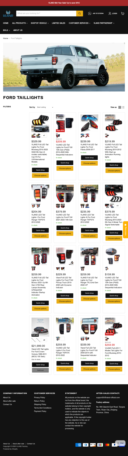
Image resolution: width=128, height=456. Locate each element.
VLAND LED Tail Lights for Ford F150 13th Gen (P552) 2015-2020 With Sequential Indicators (64, 150)
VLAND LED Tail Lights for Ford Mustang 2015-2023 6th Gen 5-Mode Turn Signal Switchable (113, 220)
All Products (19, 23)
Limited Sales (58, 23)
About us (17, 30)
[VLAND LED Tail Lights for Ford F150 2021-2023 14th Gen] (65, 193)
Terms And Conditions (42, 408)
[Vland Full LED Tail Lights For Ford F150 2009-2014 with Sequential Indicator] (89, 326)
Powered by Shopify (10, 449)
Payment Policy (40, 411)
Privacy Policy (39, 398)
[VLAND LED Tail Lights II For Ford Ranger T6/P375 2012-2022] (65, 326)
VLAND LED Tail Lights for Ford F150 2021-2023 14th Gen (64, 217)
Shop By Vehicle (39, 23)
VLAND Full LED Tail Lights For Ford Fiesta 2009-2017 (88, 147)
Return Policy (39, 401)
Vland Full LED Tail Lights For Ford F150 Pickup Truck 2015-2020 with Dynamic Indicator (64, 283)
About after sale (9, 401)
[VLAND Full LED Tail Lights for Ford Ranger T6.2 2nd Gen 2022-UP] (89, 256)
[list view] (123, 107)
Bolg (6, 30)
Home (5, 23)
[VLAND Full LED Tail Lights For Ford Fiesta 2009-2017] (89, 123)
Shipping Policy (40, 404)
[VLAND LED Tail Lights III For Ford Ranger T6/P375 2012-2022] (89, 193)
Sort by (32, 107)
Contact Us (7, 404)
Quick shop (40, 170)
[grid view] (120, 107)
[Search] (79, 13)
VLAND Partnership (103, 23)
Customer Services (79, 23)
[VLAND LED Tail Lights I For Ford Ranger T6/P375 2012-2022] (40, 193)
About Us (6, 398)
